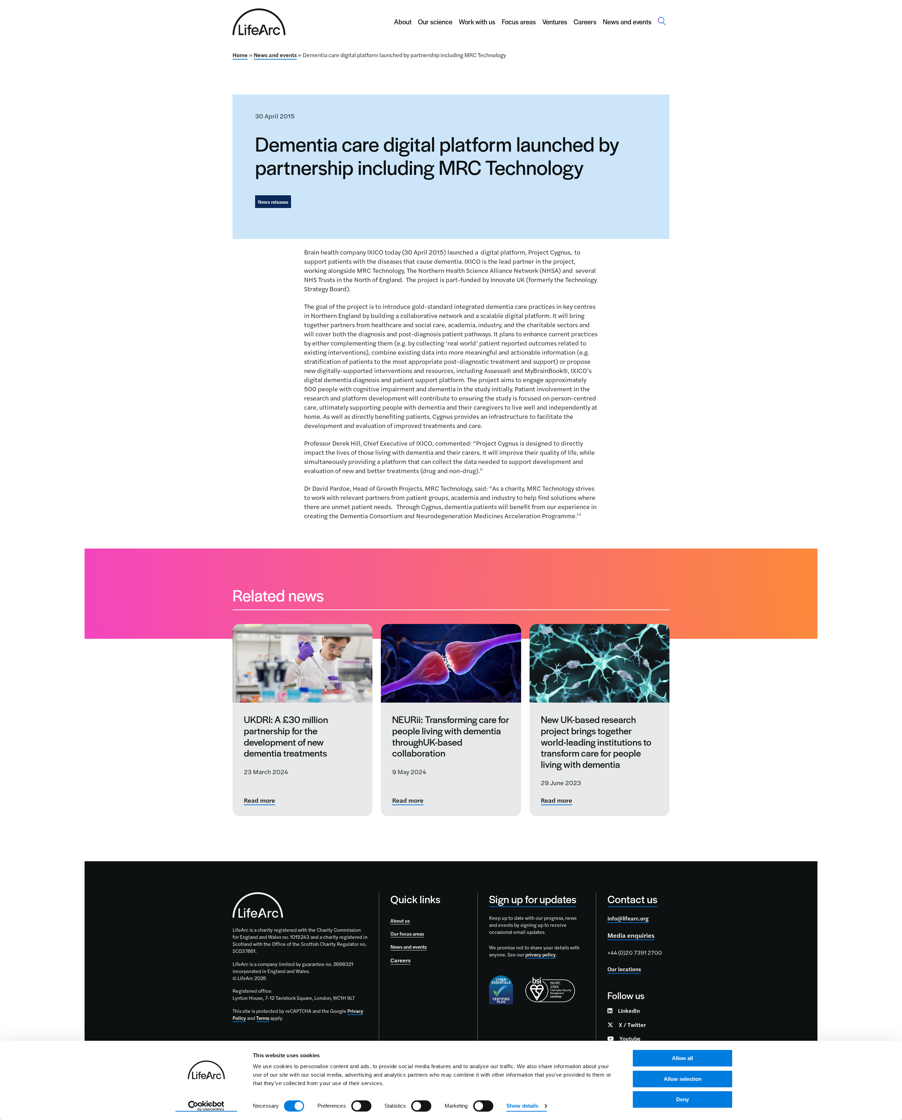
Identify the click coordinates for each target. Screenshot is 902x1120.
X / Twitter (632, 1025)
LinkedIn (629, 1010)
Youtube (630, 1038)
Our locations (624, 969)
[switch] (361, 1106)
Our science (435, 21)
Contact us (632, 898)
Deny (682, 1099)
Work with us (477, 21)
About (403, 21)
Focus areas (519, 21)
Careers (585, 21)
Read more (259, 800)
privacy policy (540, 954)
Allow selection (683, 1079)
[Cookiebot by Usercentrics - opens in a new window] (206, 1106)
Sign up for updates (532, 898)
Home (240, 55)
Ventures (554, 21)
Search (662, 21)
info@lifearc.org (628, 918)
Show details (522, 1106)
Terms (262, 1017)
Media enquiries (630, 935)
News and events (627, 21)
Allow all (682, 1058)
